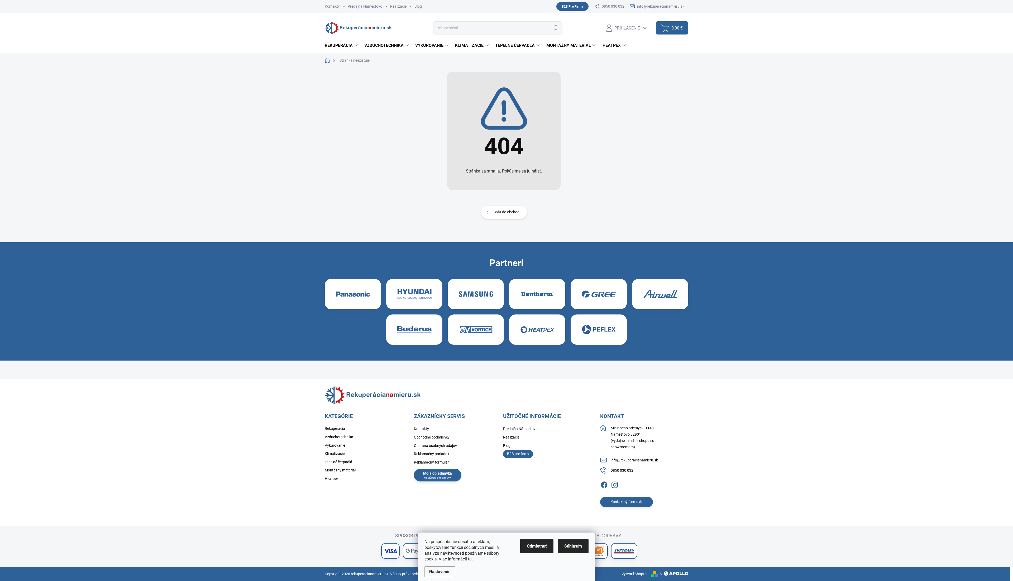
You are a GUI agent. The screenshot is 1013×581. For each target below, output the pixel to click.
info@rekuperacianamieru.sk (634, 460)
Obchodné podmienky (432, 437)
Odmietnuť (537, 546)
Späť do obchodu (508, 212)
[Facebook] (604, 484)
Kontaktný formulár (626, 502)
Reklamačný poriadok (431, 454)
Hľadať (555, 28)
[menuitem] (342, 45)
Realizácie (398, 6)
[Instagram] (615, 484)
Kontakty (332, 6)
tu (470, 559)
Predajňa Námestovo (365, 6)
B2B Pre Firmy (572, 6)
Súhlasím (573, 546)
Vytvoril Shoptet (635, 574)
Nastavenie (440, 571)
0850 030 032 (622, 470)
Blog (418, 6)
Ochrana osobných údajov (435, 446)
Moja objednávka (437, 473)
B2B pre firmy (518, 454)
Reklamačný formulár (431, 462)
